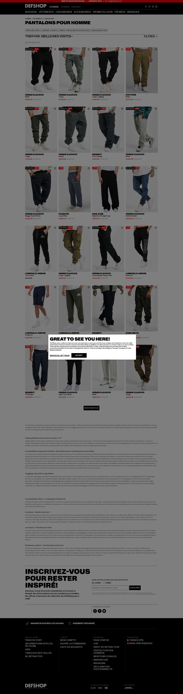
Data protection (55, 350)
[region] (92, 347)
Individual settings (59, 355)
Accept (79, 355)
